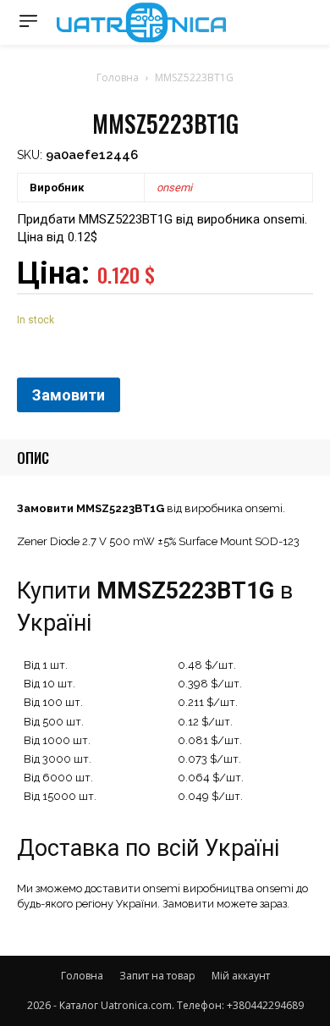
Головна (117, 77)
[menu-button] (28, 20)
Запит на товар (157, 975)
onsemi (174, 187)
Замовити (68, 395)
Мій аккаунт (241, 975)
